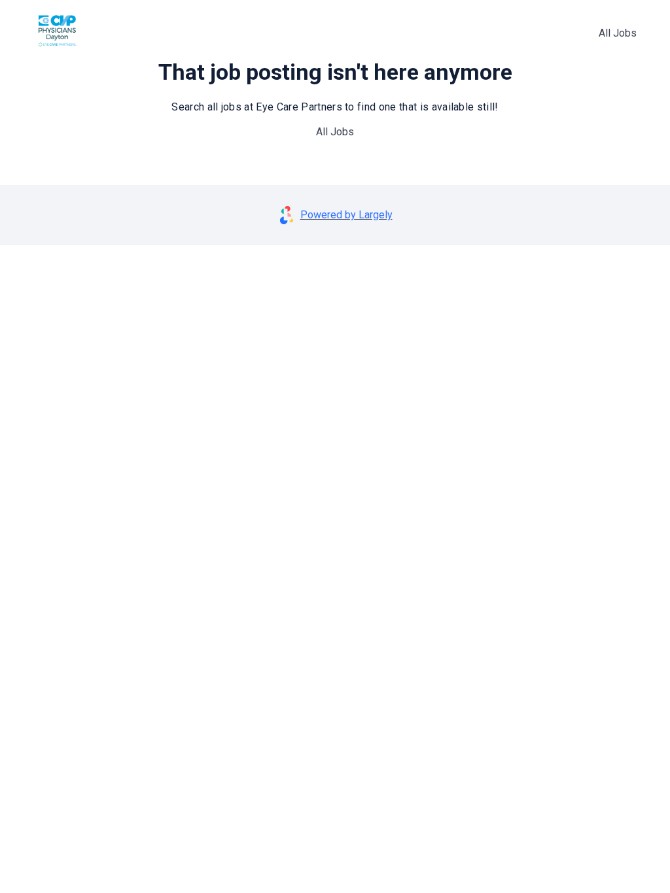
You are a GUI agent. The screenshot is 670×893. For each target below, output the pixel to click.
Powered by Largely (346, 215)
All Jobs (618, 33)
